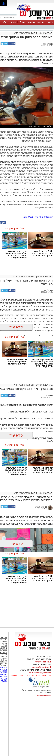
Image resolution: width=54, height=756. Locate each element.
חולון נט (4, 680)
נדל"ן (5, 22)
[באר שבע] (35, 19)
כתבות (4, 647)
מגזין (13, 22)
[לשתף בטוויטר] (4, 45)
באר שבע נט (46, 33)
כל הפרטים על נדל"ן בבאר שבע (38, 216)
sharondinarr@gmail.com (40, 673)
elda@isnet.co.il (44, 695)
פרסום (4, 682)
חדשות (41, 22)
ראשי (50, 22)
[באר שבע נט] (33, 650)
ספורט (31, 22)
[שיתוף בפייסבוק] (11, 45)
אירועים (4, 664)
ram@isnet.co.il (43, 662)
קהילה (22, 22)
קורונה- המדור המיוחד (26, 33)
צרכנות (4, 654)
